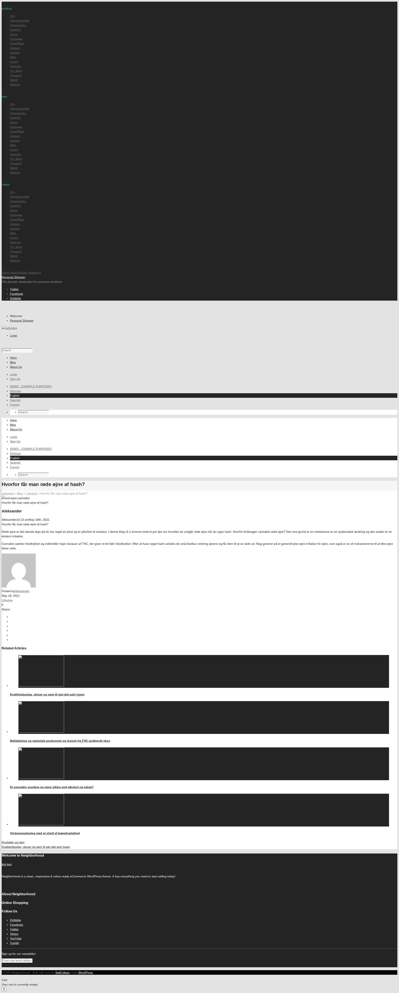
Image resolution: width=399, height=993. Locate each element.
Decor (14, 34)
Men (13, 57)
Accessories (18, 25)
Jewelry (15, 52)
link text (7, 864)
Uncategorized (19, 20)
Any (12, 16)
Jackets (15, 48)
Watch (14, 80)
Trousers (16, 75)
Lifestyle (7, 600)
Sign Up (15, 379)
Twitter (14, 289)
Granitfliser (17, 43)
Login (13, 335)
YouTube (16, 938)
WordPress (85, 972)
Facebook (16, 293)
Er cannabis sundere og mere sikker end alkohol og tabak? (52, 787)
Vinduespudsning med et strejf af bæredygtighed (45, 833)
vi (130, 531)
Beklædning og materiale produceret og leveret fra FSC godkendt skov (60, 740)
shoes (14, 61)
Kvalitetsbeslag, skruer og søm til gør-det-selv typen (47, 694)
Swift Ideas (62, 972)
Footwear (16, 38)
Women (15, 84)
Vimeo (14, 933)
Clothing (15, 29)
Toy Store (16, 70)
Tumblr (14, 943)
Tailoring (15, 66)
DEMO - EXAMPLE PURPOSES (31, 386)
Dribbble (15, 298)
